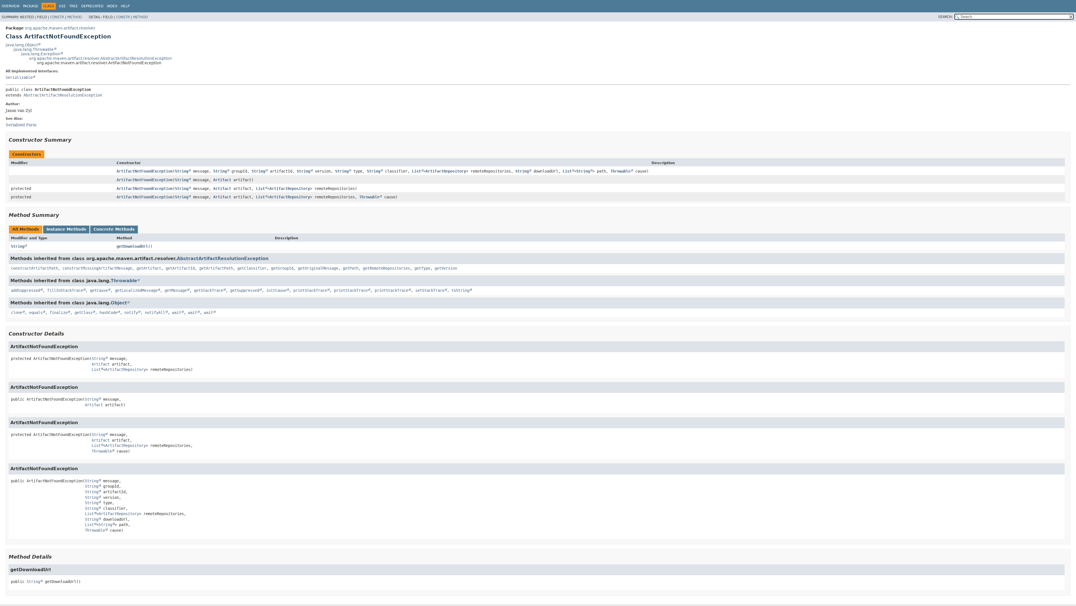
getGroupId (282, 268)
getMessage (175, 290)
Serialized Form (21, 125)
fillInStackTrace (65, 290)
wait (176, 312)
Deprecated (92, 6)
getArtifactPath (216, 268)
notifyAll (155, 312)
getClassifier (251, 268)
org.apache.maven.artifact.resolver (60, 28)
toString (460, 290)
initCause (276, 290)
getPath (350, 268)
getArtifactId (180, 268)
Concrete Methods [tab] (114, 229)
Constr (57, 17)
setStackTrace (429, 290)
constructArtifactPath (34, 268)
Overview (11, 6)
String (181, 171)
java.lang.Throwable (33, 49)
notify (131, 312)
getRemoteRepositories (386, 268)
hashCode (108, 312)
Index (112, 6)
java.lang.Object (22, 45)
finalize (59, 312)
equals (36, 312)
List (416, 171)
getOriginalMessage (318, 268)
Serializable (19, 77)
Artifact (222, 180)
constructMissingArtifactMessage (97, 268)
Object (119, 303)
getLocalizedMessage (136, 290)
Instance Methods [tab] (66, 229)
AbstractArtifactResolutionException (63, 95)
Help (125, 6)
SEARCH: (945, 17)
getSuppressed (244, 290)
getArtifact (148, 268)
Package (30, 6)
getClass (83, 312)
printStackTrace (310, 290)
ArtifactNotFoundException (145, 171)
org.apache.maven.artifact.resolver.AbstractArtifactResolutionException (100, 58)
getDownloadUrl (132, 246)
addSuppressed (25, 290)
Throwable (620, 171)
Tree (73, 6)
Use (62, 6)
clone (16, 312)
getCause (99, 290)
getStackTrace (208, 290)
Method (74, 17)
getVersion (446, 268)
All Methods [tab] (25, 229)
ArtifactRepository (446, 171)
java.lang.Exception (40, 54)
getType (422, 268)
